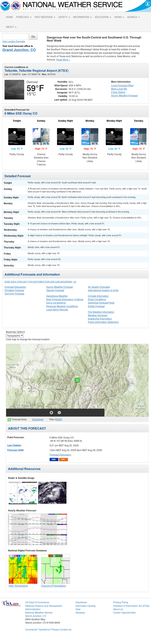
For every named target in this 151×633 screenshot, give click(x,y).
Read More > (63, 59)
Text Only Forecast (14, 293)
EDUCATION (102, 17)
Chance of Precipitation (53, 585)
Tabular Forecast (55, 290)
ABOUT (10, 26)
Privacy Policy (120, 602)
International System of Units (103, 290)
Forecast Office (122, 85)
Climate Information (98, 295)
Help (78, 609)
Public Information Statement (103, 321)
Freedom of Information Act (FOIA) (131, 605)
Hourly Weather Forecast (59, 286)
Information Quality (86, 605)
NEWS (118, 17)
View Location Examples (13, 41)
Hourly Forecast (124, 95)
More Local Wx (119, 88)
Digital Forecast (96, 306)
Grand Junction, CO (19, 49)
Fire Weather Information (101, 311)
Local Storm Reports (57, 309)
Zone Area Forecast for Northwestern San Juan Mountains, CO (40, 281)
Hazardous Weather (57, 295)
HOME (9, 17)
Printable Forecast (14, 290)
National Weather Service (38, 612)
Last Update (14, 445)
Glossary (80, 612)
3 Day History (118, 92)
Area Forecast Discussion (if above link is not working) (64, 300)
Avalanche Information (100, 318)
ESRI (59, 419)
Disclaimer (37, 419)
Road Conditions (97, 299)
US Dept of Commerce (37, 602)
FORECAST (22, 17)
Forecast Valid (15, 450)
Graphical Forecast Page (101, 302)
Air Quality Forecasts (99, 286)
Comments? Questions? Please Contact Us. (48, 629)
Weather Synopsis (97, 315)
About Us (118, 609)
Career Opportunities (124, 612)
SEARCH (132, 17)
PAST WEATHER (44, 17)
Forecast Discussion (15, 286)
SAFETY (63, 17)
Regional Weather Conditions (62, 306)
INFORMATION (81, 17)
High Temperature (18, 585)
